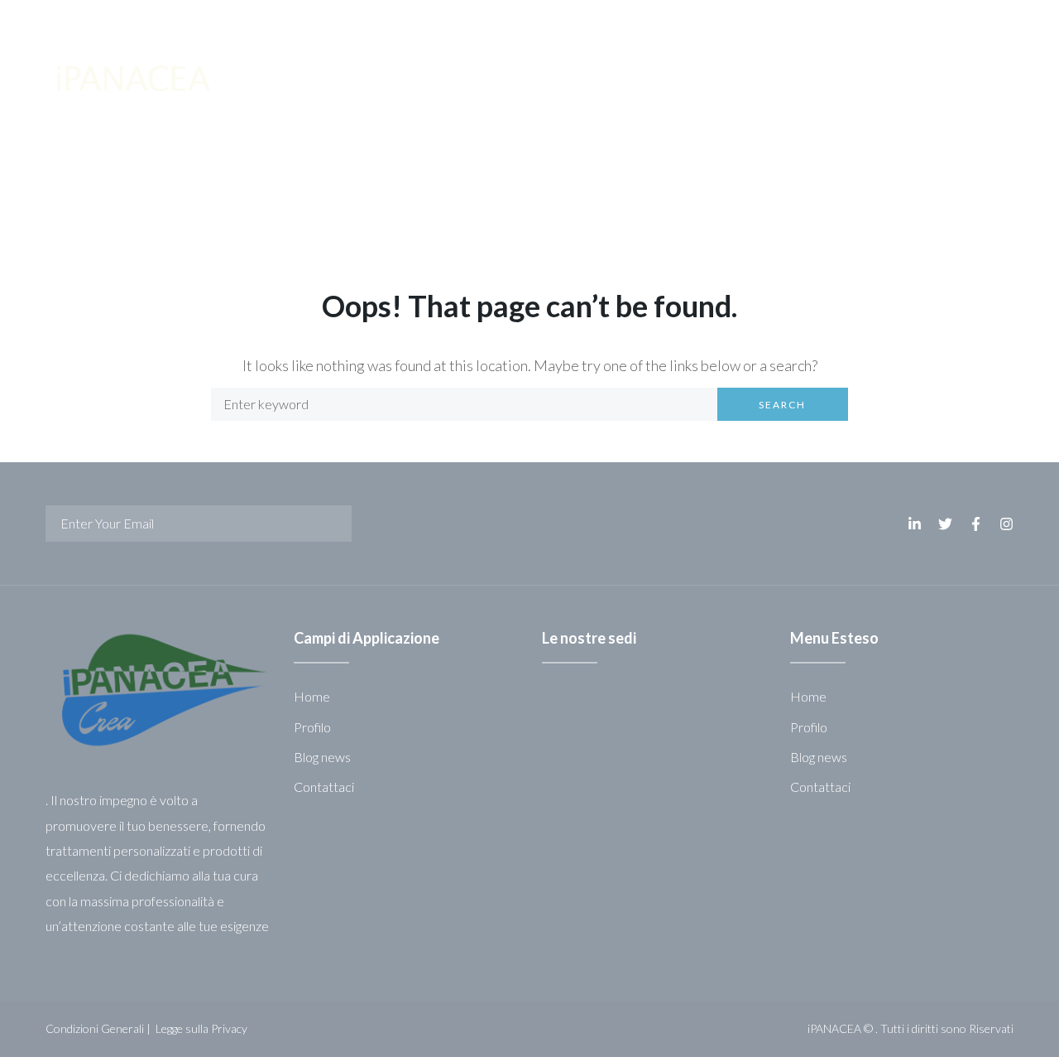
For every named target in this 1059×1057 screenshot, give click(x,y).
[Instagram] (919, 21)
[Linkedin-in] (840, 21)
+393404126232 (749, 20)
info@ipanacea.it (387, 20)
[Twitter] (866, 21)
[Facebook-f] (892, 21)
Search (782, 404)
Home (65, 200)
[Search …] (965, 20)
